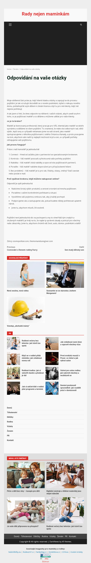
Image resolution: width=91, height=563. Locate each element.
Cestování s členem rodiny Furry (22, 248)
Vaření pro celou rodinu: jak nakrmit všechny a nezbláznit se (52, 373)
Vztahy (10, 426)
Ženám (10, 431)
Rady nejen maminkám (45, 14)
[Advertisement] (45, 47)
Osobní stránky (76, 552)
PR (8, 436)
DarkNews (54, 541)
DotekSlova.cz (54, 552)
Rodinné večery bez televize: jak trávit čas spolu (13, 343)
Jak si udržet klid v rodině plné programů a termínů (13, 388)
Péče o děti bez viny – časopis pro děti (26, 475)
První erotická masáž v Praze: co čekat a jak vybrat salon (52, 358)
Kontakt (10, 440)
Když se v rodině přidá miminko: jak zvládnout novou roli (13, 358)
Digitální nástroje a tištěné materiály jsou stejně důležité (65, 475)
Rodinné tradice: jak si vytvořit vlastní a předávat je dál (13, 373)
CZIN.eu (65, 552)
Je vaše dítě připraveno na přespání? (26, 510)
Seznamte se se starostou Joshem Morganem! (65, 275)
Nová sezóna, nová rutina (26, 275)
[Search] (81, 24)
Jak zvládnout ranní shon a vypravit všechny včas (52, 343)
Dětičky (10, 417)
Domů (9, 408)
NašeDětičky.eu (14, 552)
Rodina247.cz (28, 552)
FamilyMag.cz (41, 552)
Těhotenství (12, 412)
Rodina (10, 422)
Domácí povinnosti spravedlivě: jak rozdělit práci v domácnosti (52, 388)
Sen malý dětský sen (74, 248)
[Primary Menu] (10, 25)
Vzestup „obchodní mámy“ (26, 310)
